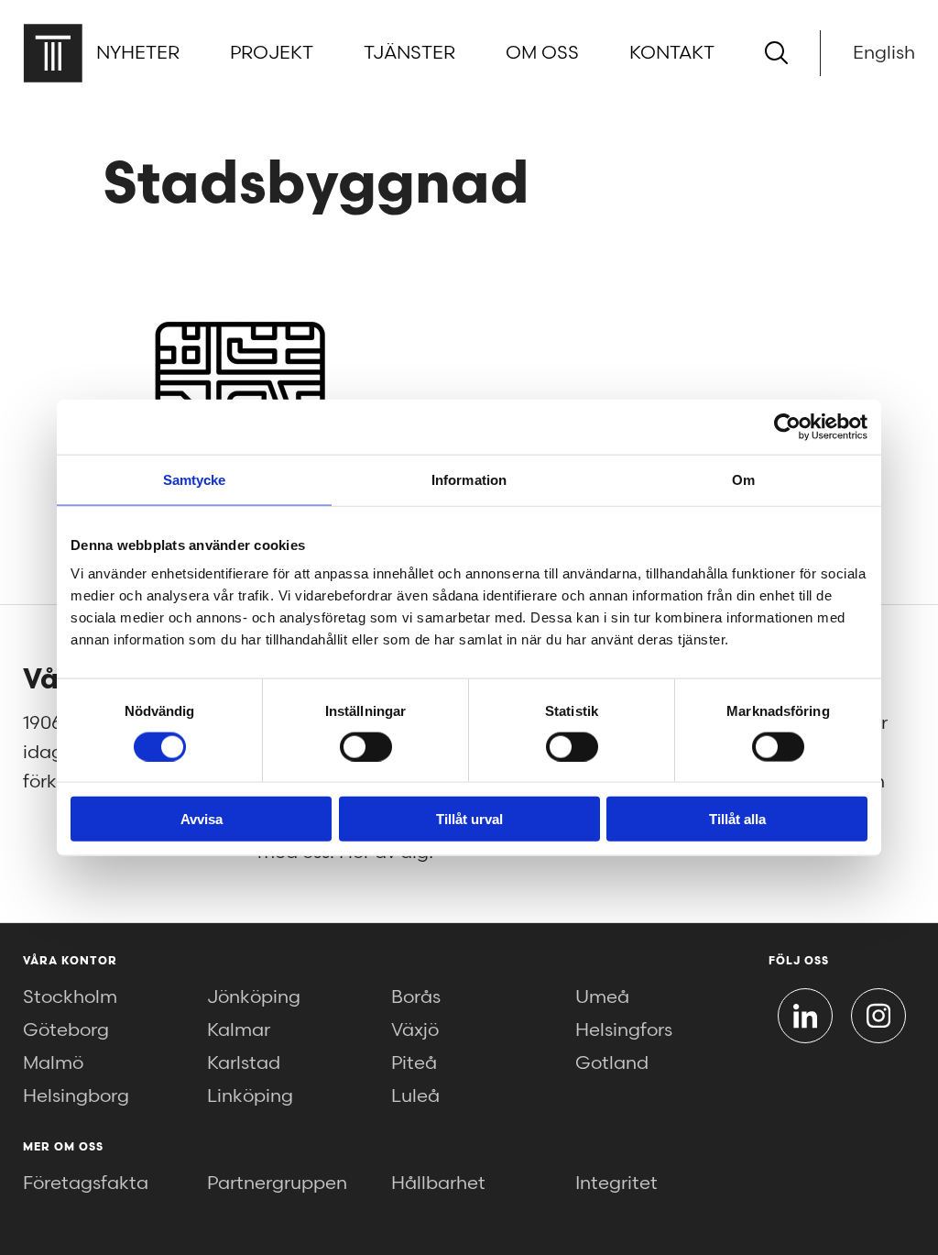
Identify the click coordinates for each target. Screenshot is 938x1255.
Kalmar (238, 1030)
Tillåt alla (737, 819)
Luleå (415, 1096)
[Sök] (776, 52)
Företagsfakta (85, 1183)
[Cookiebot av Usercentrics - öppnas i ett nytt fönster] (787, 426)
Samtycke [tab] (194, 479)
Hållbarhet (438, 1183)
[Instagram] (878, 1015)
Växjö (415, 1030)
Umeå (602, 997)
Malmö (53, 1063)
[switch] (366, 746)
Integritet (616, 1183)
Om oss (542, 53)
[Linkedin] (805, 1015)
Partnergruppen (277, 1183)
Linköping (250, 1096)
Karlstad (243, 1063)
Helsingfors (623, 1030)
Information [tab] (469, 479)
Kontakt (671, 53)
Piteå (414, 1063)
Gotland (612, 1063)
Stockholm (70, 997)
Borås (416, 997)
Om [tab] (743, 479)
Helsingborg (76, 1096)
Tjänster (409, 53)
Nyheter (138, 53)
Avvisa (201, 819)
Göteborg (66, 1030)
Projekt (271, 53)
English (884, 53)
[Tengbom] (52, 53)
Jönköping (253, 997)
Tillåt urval (469, 819)
